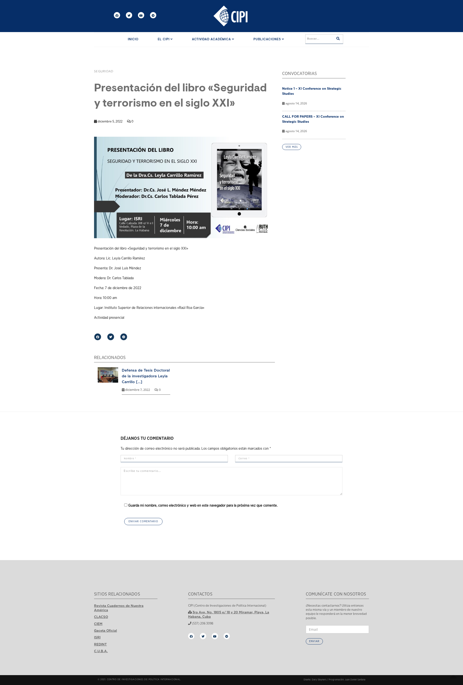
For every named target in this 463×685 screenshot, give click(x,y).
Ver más (292, 147)
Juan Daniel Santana (355, 679)
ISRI (97, 637)
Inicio (133, 39)
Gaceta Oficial (105, 630)
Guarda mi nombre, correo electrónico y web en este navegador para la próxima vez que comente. (203, 505)
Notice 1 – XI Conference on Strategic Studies (311, 91)
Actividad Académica (212, 39)
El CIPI (164, 39)
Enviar (314, 641)
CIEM (98, 623)
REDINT (100, 644)
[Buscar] (338, 39)
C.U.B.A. (101, 651)
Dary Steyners (319, 679)
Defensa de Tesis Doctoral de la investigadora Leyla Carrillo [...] (146, 376)
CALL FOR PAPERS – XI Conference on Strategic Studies (313, 119)
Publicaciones (267, 39)
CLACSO (101, 616)
